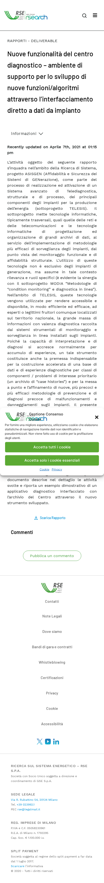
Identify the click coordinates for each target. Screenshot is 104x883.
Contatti (52, 601)
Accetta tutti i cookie (52, 447)
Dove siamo (52, 631)
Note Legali (52, 616)
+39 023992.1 (25, 804)
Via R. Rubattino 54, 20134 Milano (34, 799)
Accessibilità (52, 723)
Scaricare (17, 866)
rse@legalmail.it (28, 809)
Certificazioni (52, 677)
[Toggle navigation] (95, 15)
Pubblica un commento (52, 555)
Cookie (44, 469)
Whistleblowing (52, 662)
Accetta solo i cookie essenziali (52, 460)
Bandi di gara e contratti (52, 646)
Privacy (57, 469)
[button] (96, 416)
